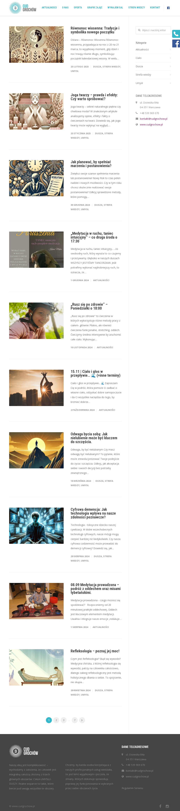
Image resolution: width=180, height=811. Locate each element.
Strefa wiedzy (136, 7)
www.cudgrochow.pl (151, 124)
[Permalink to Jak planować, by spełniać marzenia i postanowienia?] (36, 178)
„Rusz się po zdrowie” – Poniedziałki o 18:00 (89, 306)
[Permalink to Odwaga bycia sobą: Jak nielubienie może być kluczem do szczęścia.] (36, 450)
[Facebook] (160, 806)
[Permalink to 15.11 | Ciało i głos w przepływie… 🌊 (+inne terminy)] (36, 388)
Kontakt (155, 7)
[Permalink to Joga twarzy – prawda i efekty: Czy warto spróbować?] (36, 111)
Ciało (139, 58)
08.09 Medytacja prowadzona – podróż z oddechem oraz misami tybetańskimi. (96, 589)
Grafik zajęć (94, 7)
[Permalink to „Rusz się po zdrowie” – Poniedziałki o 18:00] (36, 321)
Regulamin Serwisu (132, 788)
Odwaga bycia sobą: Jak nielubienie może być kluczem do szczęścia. (94, 438)
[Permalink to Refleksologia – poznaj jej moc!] (36, 667)
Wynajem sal (115, 7)
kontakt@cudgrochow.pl (153, 118)
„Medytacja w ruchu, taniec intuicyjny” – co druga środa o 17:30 (94, 237)
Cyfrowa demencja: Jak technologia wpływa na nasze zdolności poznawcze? (93, 513)
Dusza (97, 66)
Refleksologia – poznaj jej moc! (95, 651)
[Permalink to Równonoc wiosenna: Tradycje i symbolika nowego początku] (36, 44)
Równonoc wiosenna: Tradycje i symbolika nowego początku (95, 30)
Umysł (75, 71)
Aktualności (49, 7)
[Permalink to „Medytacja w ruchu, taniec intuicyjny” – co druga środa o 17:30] (36, 250)
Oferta (78, 7)
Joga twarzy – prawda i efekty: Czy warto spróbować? (94, 97)
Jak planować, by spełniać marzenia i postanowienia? (91, 164)
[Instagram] (167, 806)
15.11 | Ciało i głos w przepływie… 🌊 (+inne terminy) (95, 373)
